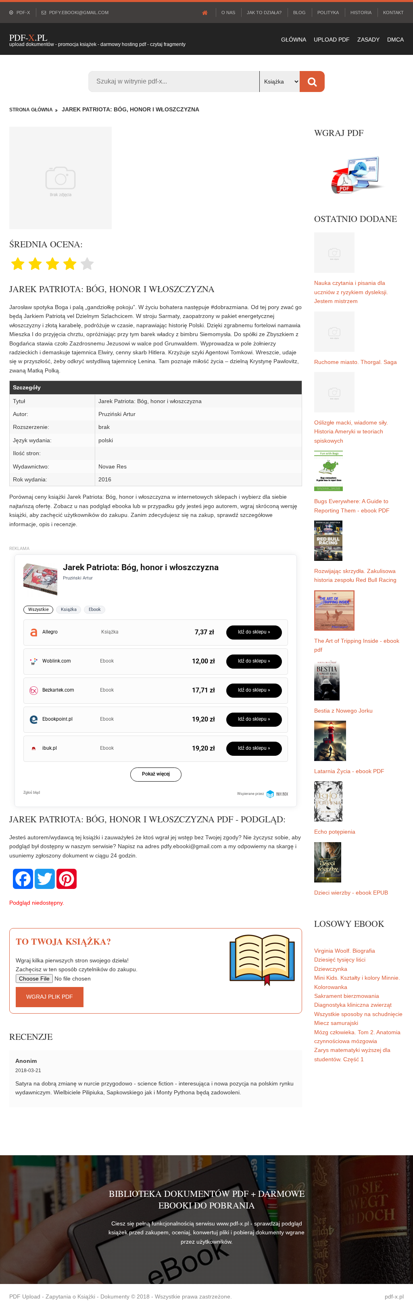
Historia (360, 12)
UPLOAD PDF (332, 39)
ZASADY (368, 39)
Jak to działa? (264, 12)
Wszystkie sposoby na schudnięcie (358, 1014)
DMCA (395, 39)
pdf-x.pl (394, 1296)
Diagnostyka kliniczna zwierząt (353, 1005)
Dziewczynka (330, 969)
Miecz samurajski (336, 1023)
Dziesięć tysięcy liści (339, 959)
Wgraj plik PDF (49, 996)
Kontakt (393, 12)
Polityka (328, 12)
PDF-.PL (28, 37)
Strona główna (31, 110)
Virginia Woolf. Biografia (344, 950)
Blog (299, 12)
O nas (228, 12)
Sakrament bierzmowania (346, 996)
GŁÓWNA (293, 39)
